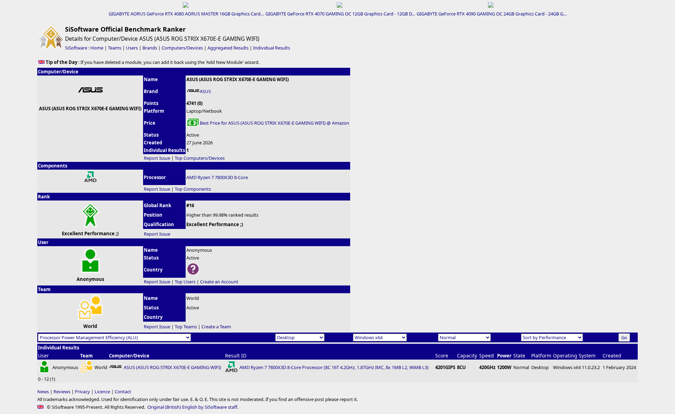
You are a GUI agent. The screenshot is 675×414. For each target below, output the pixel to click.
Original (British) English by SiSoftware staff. (192, 407)
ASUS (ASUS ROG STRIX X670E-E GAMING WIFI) (172, 367)
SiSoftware (76, 48)
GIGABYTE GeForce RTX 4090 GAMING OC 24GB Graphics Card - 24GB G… (492, 14)
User (43, 355)
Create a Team (216, 326)
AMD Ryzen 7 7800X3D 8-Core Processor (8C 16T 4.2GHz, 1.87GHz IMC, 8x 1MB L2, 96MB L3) (334, 367)
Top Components (193, 189)
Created (612, 355)
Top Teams (186, 326)
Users (132, 48)
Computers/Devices (182, 48)
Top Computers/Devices (200, 158)
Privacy (82, 391)
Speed (486, 355)
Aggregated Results (228, 48)
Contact (123, 391)
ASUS (205, 91)
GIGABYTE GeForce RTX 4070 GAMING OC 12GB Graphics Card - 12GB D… (340, 14)
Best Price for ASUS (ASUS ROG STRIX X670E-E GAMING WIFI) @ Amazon (274, 123)
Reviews (61, 391)
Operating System (574, 355)
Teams (114, 48)
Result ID (235, 355)
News (43, 391)
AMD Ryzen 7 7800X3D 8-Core (217, 177)
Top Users (185, 281)
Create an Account (219, 281)
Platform (541, 355)
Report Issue (157, 158)
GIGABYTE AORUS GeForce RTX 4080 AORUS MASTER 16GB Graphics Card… (186, 14)
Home (96, 48)
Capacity (467, 355)
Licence (102, 391)
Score (441, 355)
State (519, 355)
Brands (149, 48)
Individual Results (271, 48)
